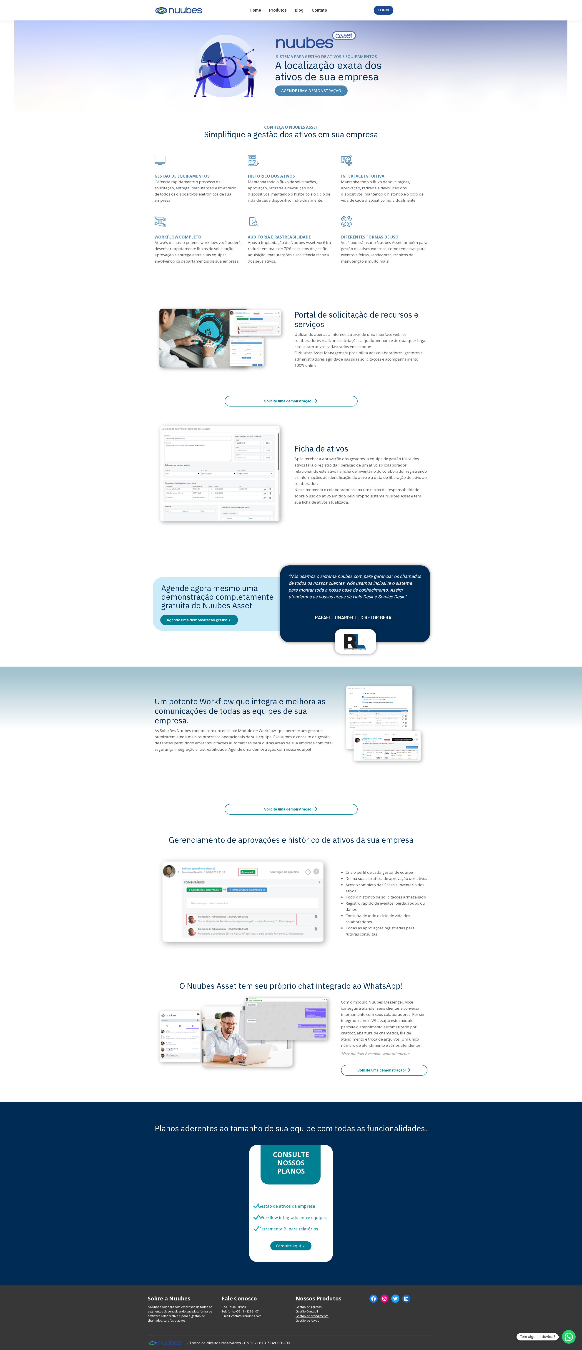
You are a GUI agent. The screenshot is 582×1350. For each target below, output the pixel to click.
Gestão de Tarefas (309, 1307)
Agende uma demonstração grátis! (199, 620)
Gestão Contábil (307, 1311)
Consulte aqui (291, 1245)
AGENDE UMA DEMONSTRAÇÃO (311, 90)
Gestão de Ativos (307, 1320)
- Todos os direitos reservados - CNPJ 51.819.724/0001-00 (238, 1342)
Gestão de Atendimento (312, 1316)
